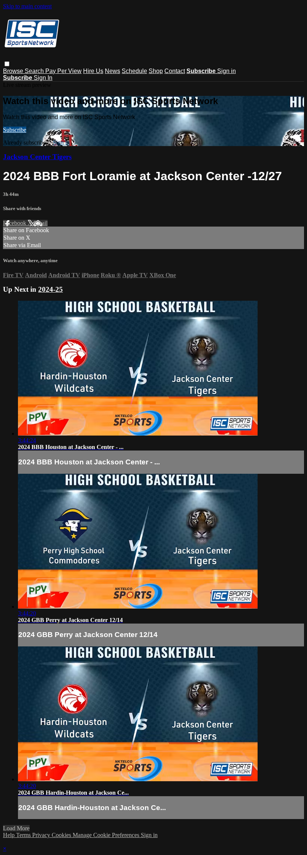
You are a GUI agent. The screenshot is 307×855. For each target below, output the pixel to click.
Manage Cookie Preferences (107, 835)
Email (41, 223)
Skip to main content (27, 6)
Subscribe (14, 130)
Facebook (15, 223)
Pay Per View (63, 71)
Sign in (226, 71)
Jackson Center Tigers (37, 157)
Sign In (43, 78)
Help (9, 835)
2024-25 (50, 289)
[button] (6, 63)
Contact (174, 71)
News (112, 71)
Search (35, 71)
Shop (156, 71)
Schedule (134, 71)
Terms (24, 835)
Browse (14, 71)
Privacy (42, 835)
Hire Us (93, 71)
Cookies (62, 835)
